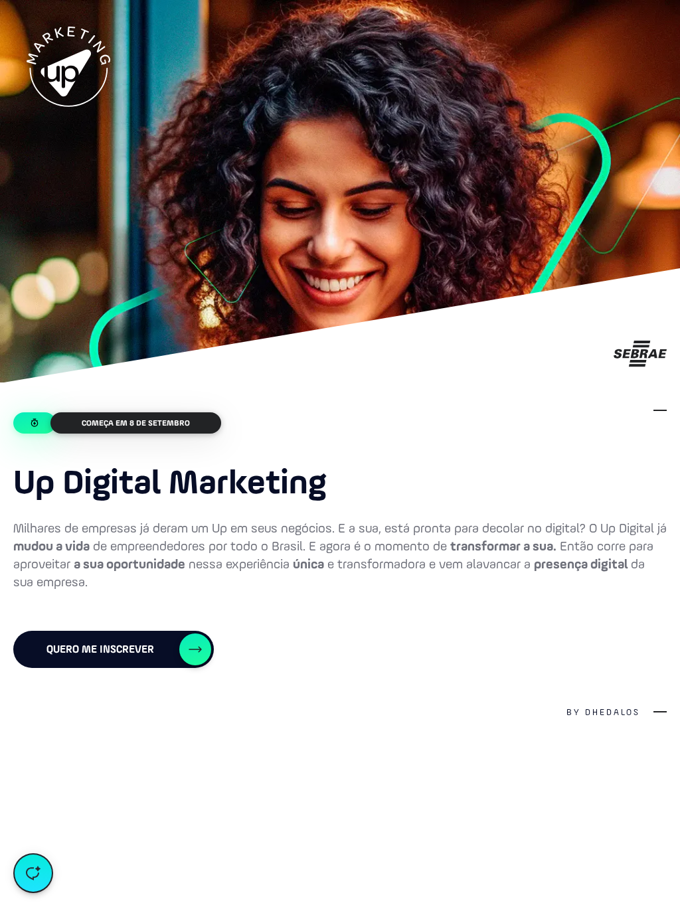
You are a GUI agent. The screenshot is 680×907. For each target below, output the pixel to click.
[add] (33, 873)
